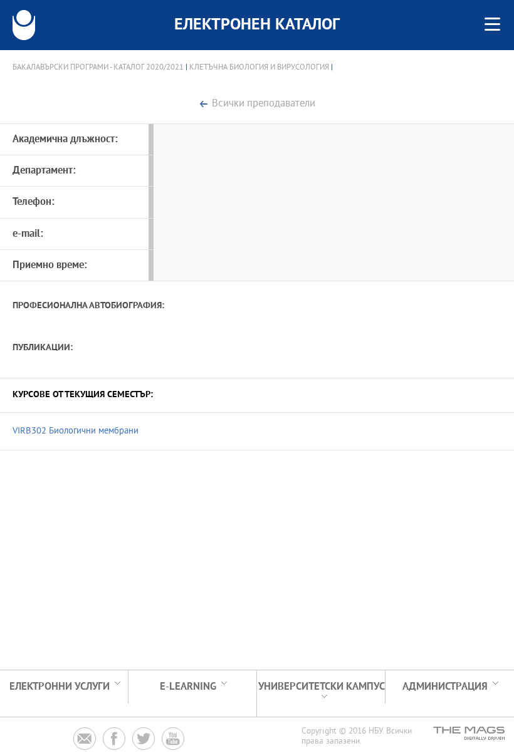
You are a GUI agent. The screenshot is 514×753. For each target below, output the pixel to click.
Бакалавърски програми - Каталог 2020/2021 (98, 68)
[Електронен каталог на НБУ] (24, 25)
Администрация (445, 686)
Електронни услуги (59, 686)
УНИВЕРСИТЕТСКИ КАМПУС (321, 686)
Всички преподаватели (263, 104)
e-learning (188, 686)
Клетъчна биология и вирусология (259, 68)
